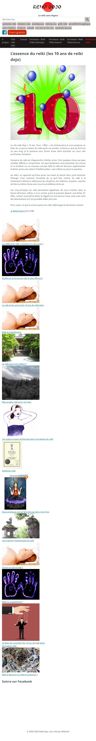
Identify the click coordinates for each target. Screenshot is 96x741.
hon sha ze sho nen (45, 28)
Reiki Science (19, 211)
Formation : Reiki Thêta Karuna (75, 41)
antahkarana (38, 24)
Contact (23, 39)
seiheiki (30, 28)
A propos (5, 41)
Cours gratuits (17, 32)
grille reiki (62, 24)
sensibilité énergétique (79, 24)
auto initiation (9, 28)
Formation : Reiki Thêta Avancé (57, 41)
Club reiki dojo (13, 42)
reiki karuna (50, 24)
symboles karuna (63, 28)
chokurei (21, 28)
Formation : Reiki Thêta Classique (37, 41)
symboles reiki (9, 24)
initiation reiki (24, 24)
